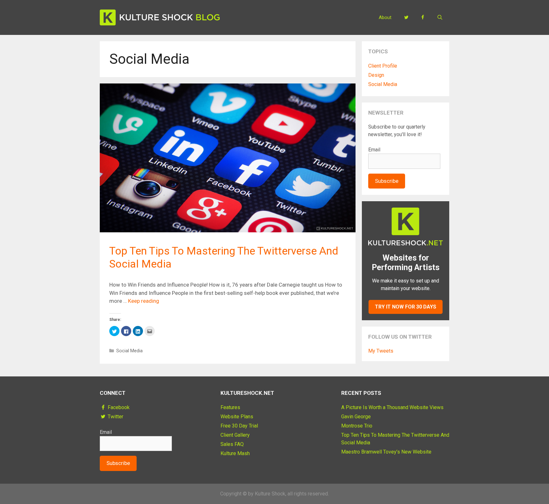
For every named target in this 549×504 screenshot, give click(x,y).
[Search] (439, 17)
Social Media (129, 351)
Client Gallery (235, 435)
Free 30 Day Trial (239, 426)
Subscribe (386, 181)
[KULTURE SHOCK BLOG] (160, 17)
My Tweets (380, 351)
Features (230, 407)
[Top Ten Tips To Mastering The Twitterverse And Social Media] (228, 230)
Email (374, 150)
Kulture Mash (235, 453)
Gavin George (356, 417)
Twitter (114, 417)
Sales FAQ (232, 444)
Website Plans (236, 417)
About (385, 17)
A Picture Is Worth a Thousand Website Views (392, 407)
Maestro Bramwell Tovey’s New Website (386, 452)
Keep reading (143, 301)
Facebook (118, 407)
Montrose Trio (356, 426)
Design (376, 75)
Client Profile (382, 66)
